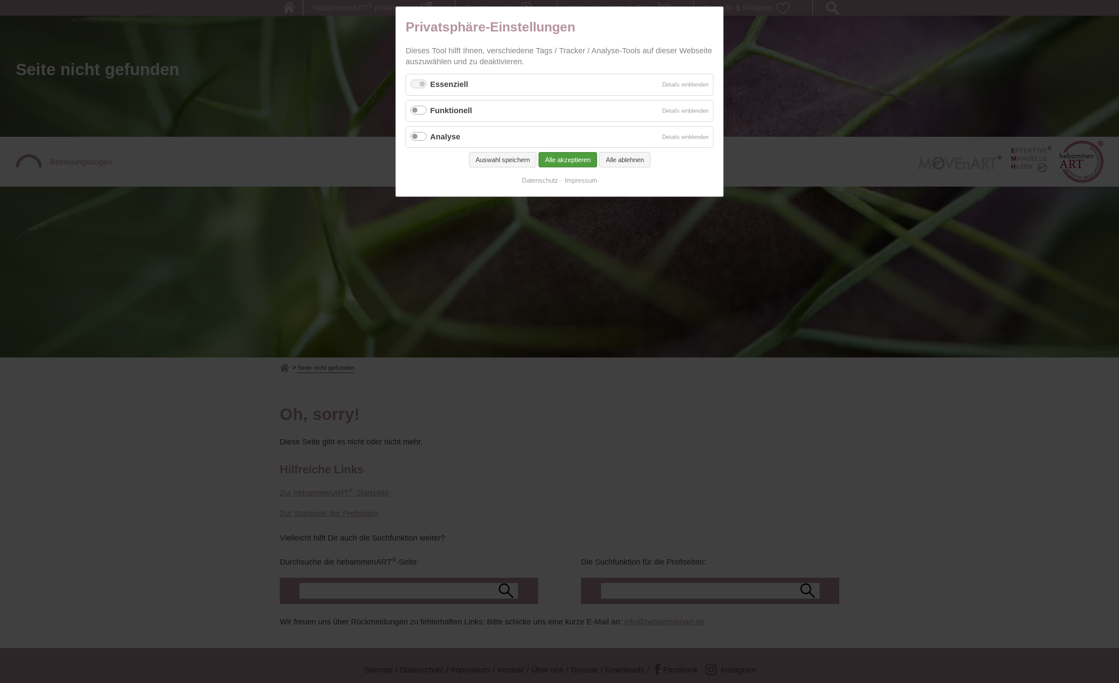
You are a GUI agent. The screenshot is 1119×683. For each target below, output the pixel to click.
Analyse (445, 136)
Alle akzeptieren (568, 159)
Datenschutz (540, 180)
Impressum (581, 180)
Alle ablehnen (625, 159)
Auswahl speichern (503, 159)
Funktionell (451, 110)
